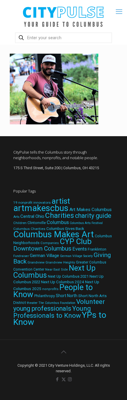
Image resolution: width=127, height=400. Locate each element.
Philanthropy (44, 296)
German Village (44, 255)
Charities (59, 215)
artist (61, 201)
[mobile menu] (119, 12)
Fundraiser (21, 256)
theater (32, 303)
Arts (16, 217)
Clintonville (36, 223)
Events (79, 249)
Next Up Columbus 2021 (68, 276)
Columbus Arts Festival (86, 223)
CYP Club (76, 241)
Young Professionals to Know (52, 311)
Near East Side (56, 269)
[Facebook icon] (57, 379)
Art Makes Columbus (90, 209)
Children (20, 223)
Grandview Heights (60, 262)
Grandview (36, 262)
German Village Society (76, 256)
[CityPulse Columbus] (63, 15)
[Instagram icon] (70, 379)
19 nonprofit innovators (32, 202)
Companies (49, 243)
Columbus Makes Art (53, 234)
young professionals (42, 308)
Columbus (58, 222)
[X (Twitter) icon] (63, 379)
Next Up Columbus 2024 (62, 281)
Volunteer (90, 301)
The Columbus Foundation (56, 303)
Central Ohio (32, 216)
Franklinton (97, 249)
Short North (66, 295)
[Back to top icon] (63, 352)
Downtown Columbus (42, 248)
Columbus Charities (29, 229)
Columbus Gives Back (65, 228)
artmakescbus (41, 208)
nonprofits (50, 289)
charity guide (93, 215)
